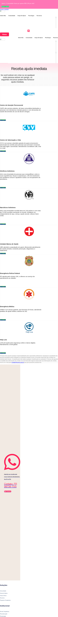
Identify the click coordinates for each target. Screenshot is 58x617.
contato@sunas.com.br (18, 362)
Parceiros (39, 15)
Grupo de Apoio (22, 15)
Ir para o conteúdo (4, 9)
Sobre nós (3, 15)
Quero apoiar (5, 6)
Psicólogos (31, 15)
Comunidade (11, 15)
